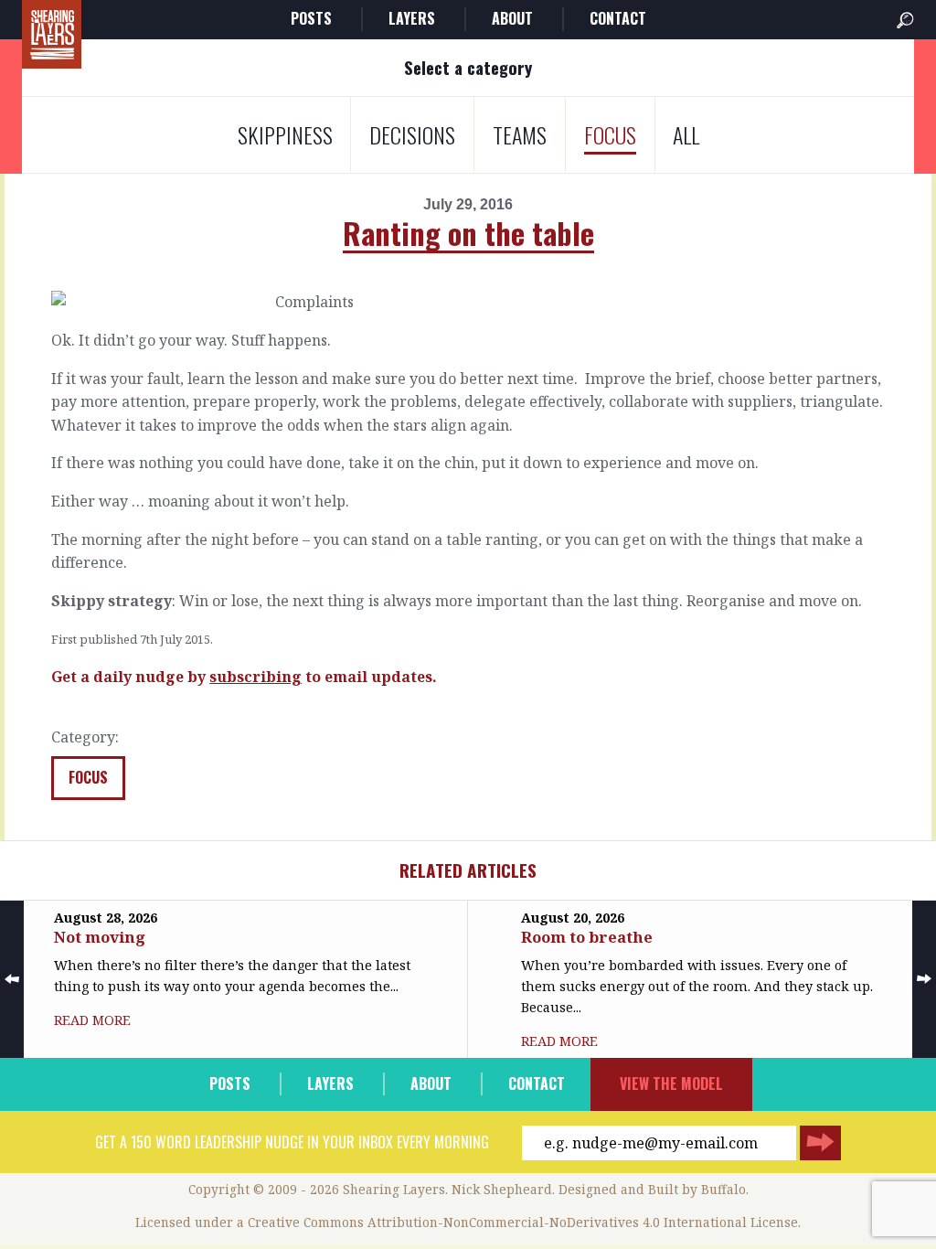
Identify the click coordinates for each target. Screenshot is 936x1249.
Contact (618, 18)
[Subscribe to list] (820, 1143)
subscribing (255, 677)
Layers (411, 18)
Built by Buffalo (697, 1189)
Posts (311, 18)
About (512, 18)
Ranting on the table (468, 232)
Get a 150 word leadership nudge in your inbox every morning (292, 1142)
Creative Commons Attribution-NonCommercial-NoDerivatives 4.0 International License (523, 1222)
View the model (671, 1083)
